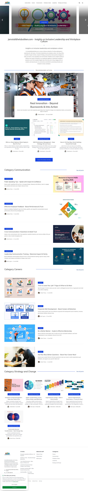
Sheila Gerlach (39, 456)
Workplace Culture (47, 2)
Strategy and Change (62, 2)
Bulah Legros (39, 458)
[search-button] (79, 3)
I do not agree (14, 484)
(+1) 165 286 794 (9, 472)
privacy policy (15, 481)
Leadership (54, 2)
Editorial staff (40, 451)
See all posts (80, 170)
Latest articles (27, 2)
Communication (39, 2)
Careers (33, 2)
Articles (22, 451)
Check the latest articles (44, 159)
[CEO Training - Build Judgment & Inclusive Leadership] (44, 20)
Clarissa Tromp (39, 454)
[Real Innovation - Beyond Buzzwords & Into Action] (44, 95)
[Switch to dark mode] (82, 3)
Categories (55, 451)
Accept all (14, 487)
